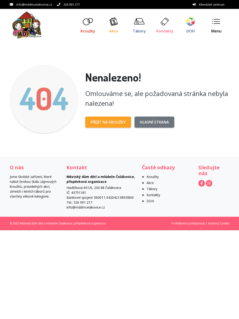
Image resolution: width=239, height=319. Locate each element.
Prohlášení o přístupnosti (188, 223)
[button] (216, 25)
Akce (150, 183)
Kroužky (153, 176)
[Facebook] (201, 183)
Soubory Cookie (218, 223)
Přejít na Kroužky (108, 122)
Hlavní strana (154, 122)
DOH (150, 201)
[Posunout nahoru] (228, 308)
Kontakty (153, 195)
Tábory (152, 189)
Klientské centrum (212, 4)
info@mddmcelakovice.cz (34, 4)
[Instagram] (209, 183)
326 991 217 (71, 4)
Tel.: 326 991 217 (79, 202)
